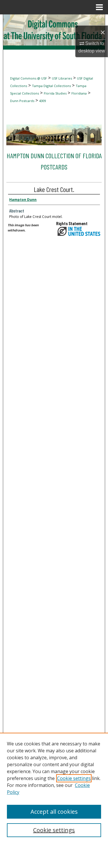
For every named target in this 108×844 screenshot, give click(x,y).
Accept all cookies (54, 811)
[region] (54, 788)
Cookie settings (74, 778)
